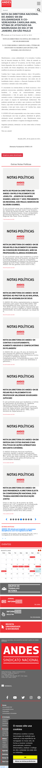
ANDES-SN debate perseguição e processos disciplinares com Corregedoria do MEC (19, 530)
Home (4, 705)
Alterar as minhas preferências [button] (25, 761)
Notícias (5, 754)
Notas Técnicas (7, 758)
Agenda (5, 750)
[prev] (38, 550)
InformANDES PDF (7, 707)
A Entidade (6, 717)
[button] (3, 538)
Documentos (6, 729)
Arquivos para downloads (12, 155)
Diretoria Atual (6, 719)
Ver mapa (24, 676)
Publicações (5, 711)
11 (28, 519)
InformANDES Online (7, 709)
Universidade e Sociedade (9, 713)
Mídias (4, 738)
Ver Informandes (35, 617)
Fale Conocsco (7, 761)
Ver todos (37, 604)
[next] (40, 550)
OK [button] (25, 757)
